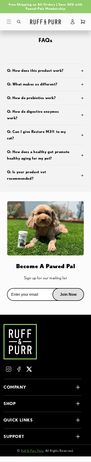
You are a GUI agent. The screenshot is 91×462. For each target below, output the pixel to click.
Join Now (68, 294)
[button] (9, 22)
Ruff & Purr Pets (32, 451)
